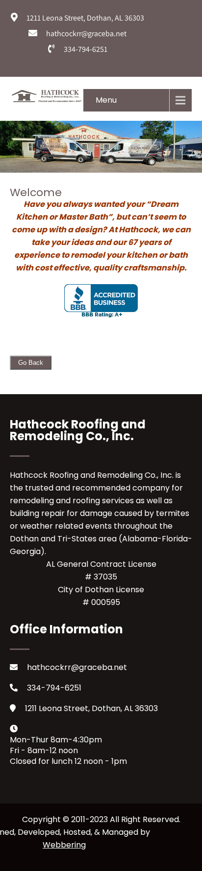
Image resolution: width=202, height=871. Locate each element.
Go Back (30, 362)
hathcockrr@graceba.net (77, 667)
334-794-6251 (54, 687)
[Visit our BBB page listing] (101, 314)
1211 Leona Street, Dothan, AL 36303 (91, 708)
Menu (106, 100)
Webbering (64, 844)
